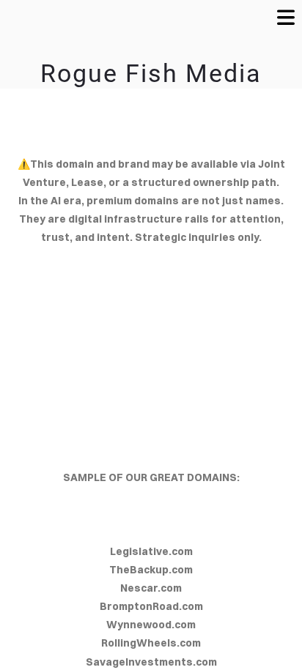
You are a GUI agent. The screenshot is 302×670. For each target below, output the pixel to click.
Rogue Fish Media (151, 73)
